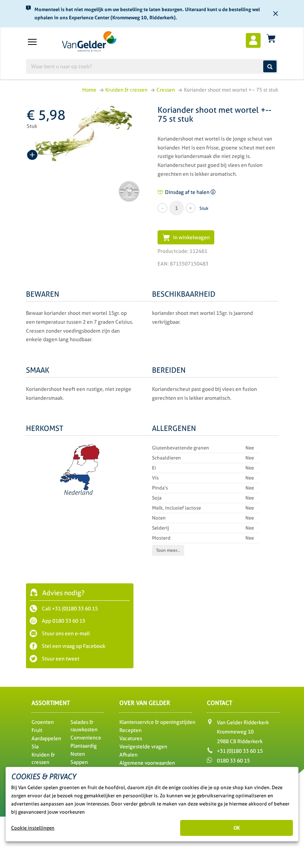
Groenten (43, 722)
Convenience (85, 738)
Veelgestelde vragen (143, 746)
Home (89, 90)
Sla (35, 746)
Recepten (130, 730)
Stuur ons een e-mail (65, 633)
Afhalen (128, 755)
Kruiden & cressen (126, 90)
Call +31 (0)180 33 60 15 (69, 609)
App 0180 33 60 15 (63, 621)
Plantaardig (83, 746)
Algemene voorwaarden (147, 763)
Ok (237, 828)
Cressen (165, 90)
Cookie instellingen (32, 828)
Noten (77, 754)
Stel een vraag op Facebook (73, 646)
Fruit (37, 730)
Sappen (79, 762)
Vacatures (130, 738)
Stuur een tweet (60, 659)
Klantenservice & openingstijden (157, 722)
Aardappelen (46, 738)
